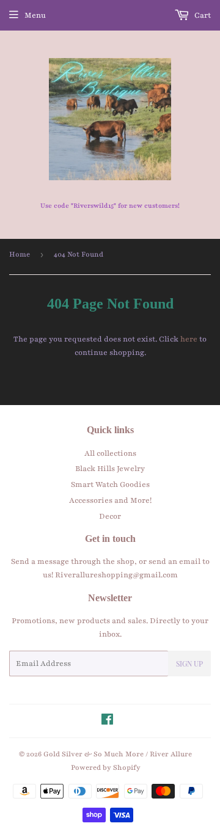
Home (19, 254)
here (188, 339)
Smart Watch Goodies (110, 484)
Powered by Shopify (106, 767)
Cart (202, 15)
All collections (110, 453)
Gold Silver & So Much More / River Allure (117, 754)
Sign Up (189, 663)
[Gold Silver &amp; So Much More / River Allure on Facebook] (107, 721)
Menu (35, 15)
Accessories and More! (110, 500)
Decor (110, 516)
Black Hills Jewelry (110, 468)
